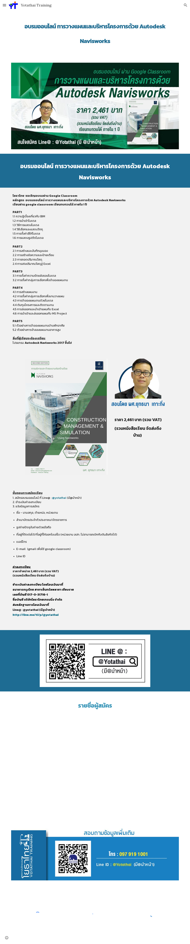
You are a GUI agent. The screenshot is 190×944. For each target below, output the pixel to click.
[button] (4, 5)
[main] (95, 32)
